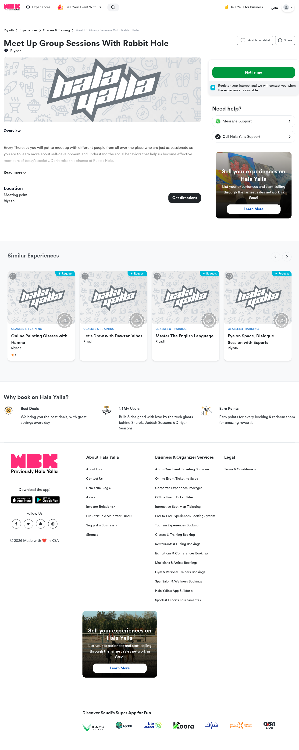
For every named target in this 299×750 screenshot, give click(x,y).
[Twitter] (28, 524)
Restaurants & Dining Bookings (177, 544)
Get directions (184, 198)
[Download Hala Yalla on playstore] (47, 500)
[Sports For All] (241, 725)
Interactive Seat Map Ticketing (178, 506)
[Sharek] (211, 725)
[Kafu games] (93, 727)
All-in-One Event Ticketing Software (182, 469)
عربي (274, 7)
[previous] (275, 256)
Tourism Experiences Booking (177, 525)
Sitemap (92, 534)
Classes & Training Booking (175, 534)
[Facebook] (16, 524)
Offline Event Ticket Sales (174, 497)
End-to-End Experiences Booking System (185, 516)
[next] (287, 256)
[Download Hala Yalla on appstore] (21, 500)
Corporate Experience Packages (178, 488)
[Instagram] (52, 524)
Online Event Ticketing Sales (176, 478)
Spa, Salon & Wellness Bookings (178, 581)
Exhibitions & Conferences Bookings (182, 553)
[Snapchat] (40, 524)
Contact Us (94, 478)
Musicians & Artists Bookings (176, 562)
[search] (111, 7)
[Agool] (124, 725)
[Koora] (183, 725)
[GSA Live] (269, 725)
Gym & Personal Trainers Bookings (180, 572)
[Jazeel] (153, 725)
